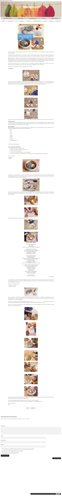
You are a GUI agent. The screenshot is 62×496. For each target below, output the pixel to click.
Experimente (22, 21)
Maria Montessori (20, 18)
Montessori (28, 21)
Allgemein (3, 21)
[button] (27, 408)
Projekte (45, 21)
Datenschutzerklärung (55, 18)
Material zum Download (32, 18)
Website (2, 444)
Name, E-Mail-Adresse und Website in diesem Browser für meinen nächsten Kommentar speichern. (18, 448)
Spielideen (51, 21)
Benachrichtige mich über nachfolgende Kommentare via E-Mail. (12, 450)
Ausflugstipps (10, 21)
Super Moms (58, 21)
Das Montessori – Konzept (8, 18)
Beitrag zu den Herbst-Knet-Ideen (38, 301)
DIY (16, 21)
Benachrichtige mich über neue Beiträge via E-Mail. (10, 452)
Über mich (43, 18)
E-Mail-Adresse (3, 440)
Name (2, 435)
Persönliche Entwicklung (37, 21)
